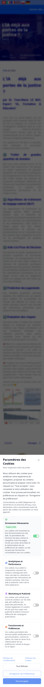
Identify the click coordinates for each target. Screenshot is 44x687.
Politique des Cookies (30, 659)
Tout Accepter (22, 681)
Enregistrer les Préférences (22, 673)
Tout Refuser (22, 666)
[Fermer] (38, 460)
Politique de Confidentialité (9, 659)
